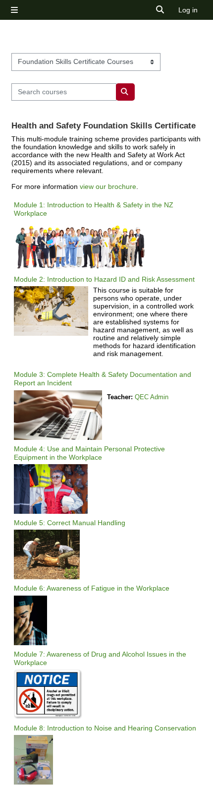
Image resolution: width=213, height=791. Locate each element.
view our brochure (108, 186)
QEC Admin (151, 397)
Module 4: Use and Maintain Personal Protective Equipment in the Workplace (89, 453)
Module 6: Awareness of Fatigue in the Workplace (91, 588)
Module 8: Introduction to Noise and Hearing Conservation (105, 728)
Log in (188, 10)
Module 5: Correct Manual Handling (69, 523)
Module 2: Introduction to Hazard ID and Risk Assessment (104, 279)
